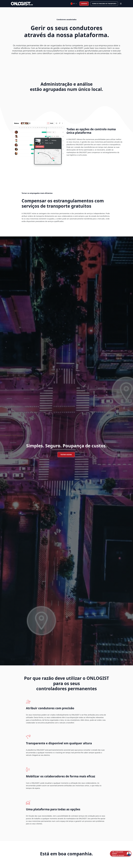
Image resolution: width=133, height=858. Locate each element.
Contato (84, 3)
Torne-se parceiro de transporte (104, 3)
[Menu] (121, 3)
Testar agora (66, 455)
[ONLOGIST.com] (22, 3)
